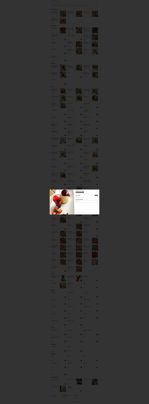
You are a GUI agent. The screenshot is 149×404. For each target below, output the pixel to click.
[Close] (98, 190)
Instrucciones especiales (79, 199)
